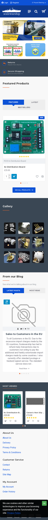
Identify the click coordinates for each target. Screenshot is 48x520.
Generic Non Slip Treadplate (35, 412)
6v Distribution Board (14, 167)
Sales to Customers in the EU (24, 334)
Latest (34, 102)
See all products (22, 190)
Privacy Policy (14, 513)
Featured (13, 102)
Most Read (34, 290)
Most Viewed (10, 386)
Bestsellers (24, 107)
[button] (20, 183)
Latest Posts (13, 290)
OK (44, 503)
